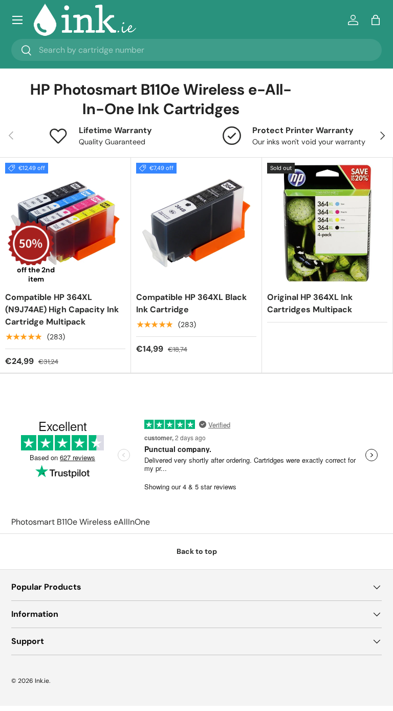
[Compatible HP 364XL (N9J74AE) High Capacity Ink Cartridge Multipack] (65, 223)
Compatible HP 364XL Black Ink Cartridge (191, 303)
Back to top (197, 551)
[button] (375, 20)
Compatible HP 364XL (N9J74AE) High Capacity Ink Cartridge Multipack (62, 309)
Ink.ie (42, 681)
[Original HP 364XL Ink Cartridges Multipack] (327, 223)
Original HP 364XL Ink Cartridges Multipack (310, 303)
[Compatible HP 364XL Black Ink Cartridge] (196, 223)
